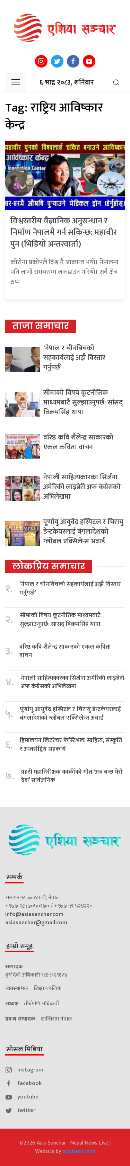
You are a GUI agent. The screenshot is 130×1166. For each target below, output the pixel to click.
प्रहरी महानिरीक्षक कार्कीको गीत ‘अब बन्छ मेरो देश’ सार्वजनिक (72, 776)
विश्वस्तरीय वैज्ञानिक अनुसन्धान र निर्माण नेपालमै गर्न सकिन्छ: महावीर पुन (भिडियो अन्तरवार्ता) (63, 232)
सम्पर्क (14, 877)
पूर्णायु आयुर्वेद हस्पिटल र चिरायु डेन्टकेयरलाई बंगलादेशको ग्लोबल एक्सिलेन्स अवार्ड (83, 531)
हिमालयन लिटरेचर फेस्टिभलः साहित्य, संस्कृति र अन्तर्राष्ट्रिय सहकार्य (71, 744)
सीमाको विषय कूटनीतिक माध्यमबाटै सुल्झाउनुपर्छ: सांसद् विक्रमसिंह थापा (83, 402)
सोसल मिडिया (24, 1049)
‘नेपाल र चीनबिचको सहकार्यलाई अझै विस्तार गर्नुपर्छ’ (74, 357)
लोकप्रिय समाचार (48, 566)
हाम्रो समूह (19, 946)
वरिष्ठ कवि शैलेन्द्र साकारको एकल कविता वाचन (78, 442)
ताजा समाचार (40, 326)
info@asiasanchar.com (34, 914)
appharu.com (78, 1151)
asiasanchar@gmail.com (36, 922)
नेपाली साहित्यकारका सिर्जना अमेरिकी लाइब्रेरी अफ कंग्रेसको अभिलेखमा (82, 486)
